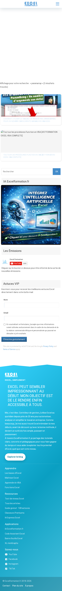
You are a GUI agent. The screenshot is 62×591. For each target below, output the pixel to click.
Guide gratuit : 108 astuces (17, 508)
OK (56, 171)
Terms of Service (9, 349)
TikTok (12, 568)
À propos (29, 586)
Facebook (13, 559)
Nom (6, 300)
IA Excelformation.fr (14, 529)
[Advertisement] (31, 40)
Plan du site (17, 586)
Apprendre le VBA (13, 483)
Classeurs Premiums (14, 513)
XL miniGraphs (11, 543)
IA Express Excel (12, 517)
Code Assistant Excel (15, 534)
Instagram (13, 564)
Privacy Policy (48, 346)
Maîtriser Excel (12, 478)
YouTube (13, 554)
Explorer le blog (15, 457)
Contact (6, 586)
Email (6, 313)
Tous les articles (12, 503)
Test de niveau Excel (14, 498)
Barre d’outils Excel (13, 538)
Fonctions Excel (12, 487)
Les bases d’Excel (13, 473)
